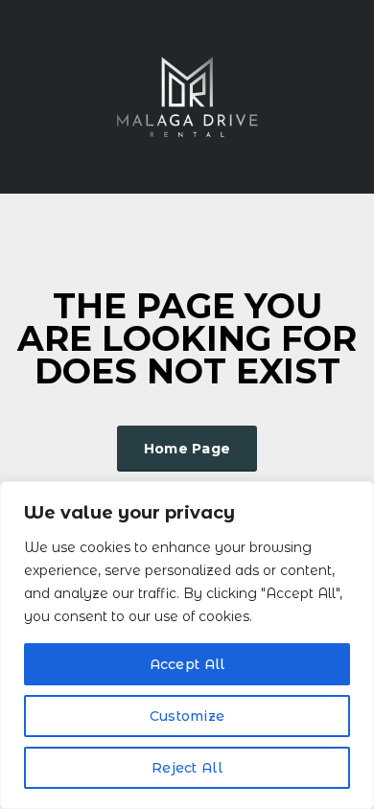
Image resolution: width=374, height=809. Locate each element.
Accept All (187, 664)
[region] (187, 645)
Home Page (187, 448)
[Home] (187, 95)
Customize (187, 716)
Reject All (187, 767)
